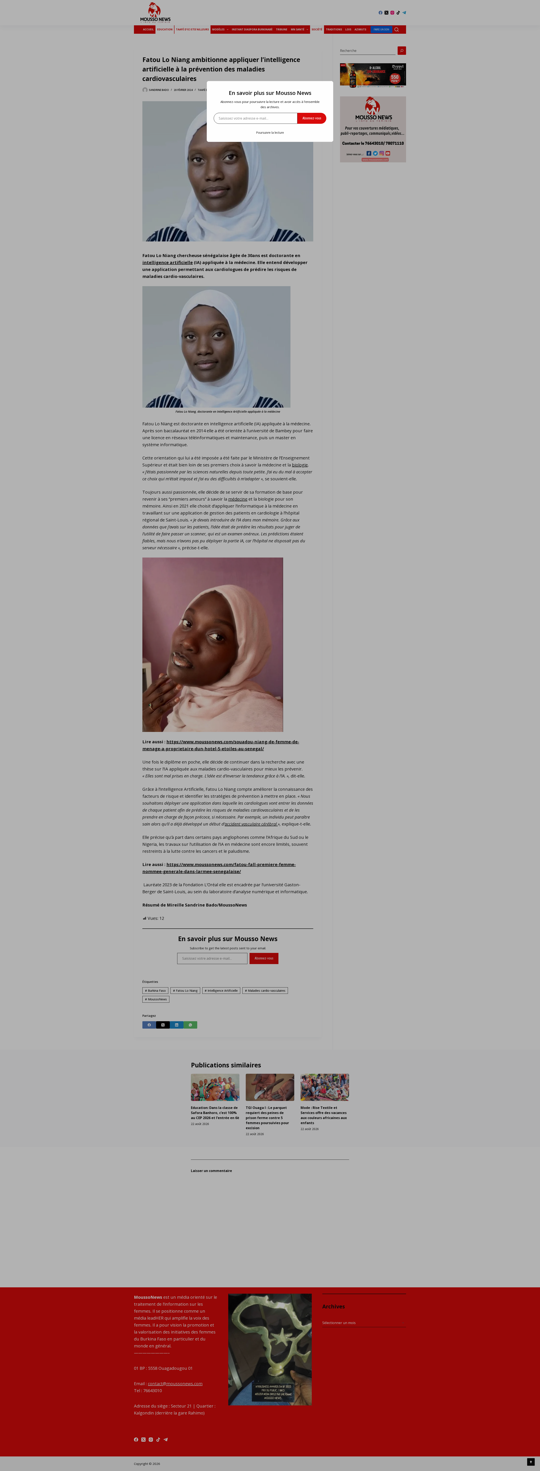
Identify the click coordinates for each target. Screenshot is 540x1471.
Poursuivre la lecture (270, 133)
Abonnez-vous (311, 118)
